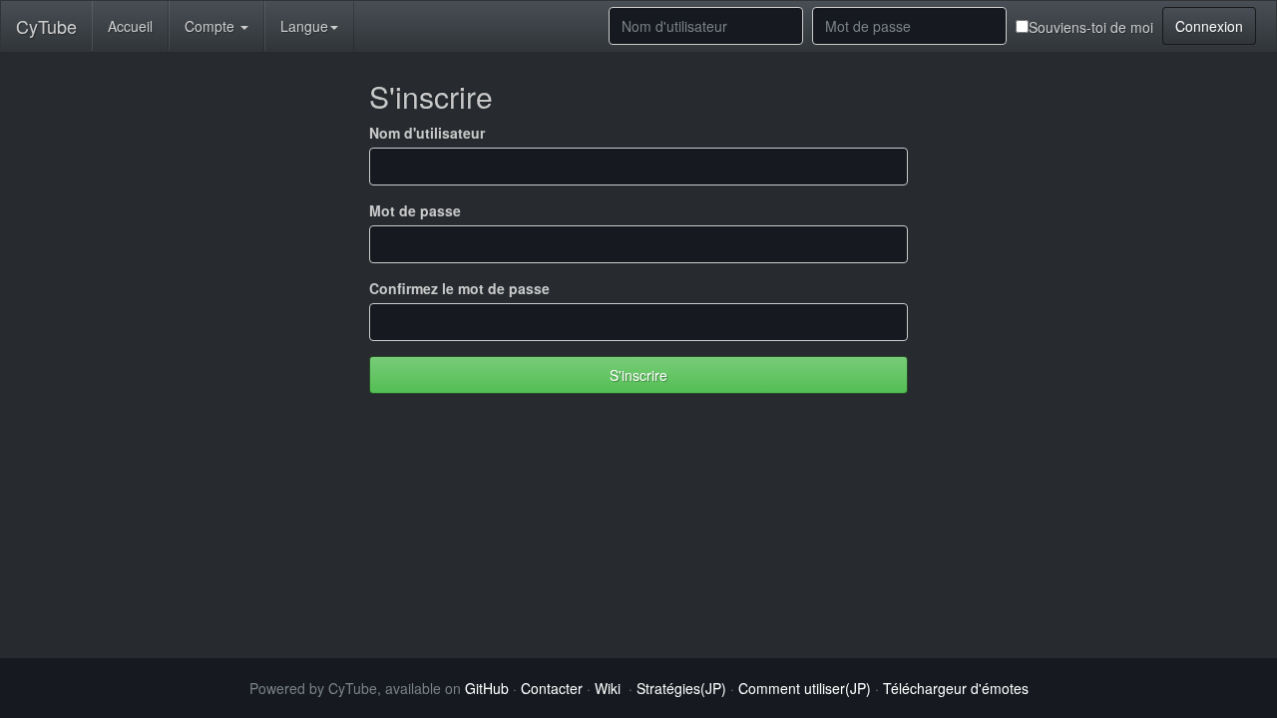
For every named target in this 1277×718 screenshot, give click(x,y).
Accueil (130, 26)
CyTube (46, 26)
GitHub (487, 688)
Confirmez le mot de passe (459, 288)
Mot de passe (415, 210)
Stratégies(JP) (681, 688)
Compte (211, 26)
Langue (304, 26)
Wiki (608, 688)
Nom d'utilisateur (427, 133)
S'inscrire (638, 375)
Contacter (552, 688)
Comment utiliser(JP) (804, 688)
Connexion (1209, 26)
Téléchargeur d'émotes (956, 688)
